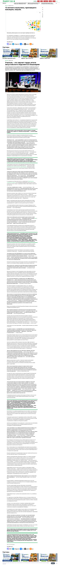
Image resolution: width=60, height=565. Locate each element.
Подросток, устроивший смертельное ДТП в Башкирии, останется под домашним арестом (34, 3)
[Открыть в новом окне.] (9, 44)
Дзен (50, 1)
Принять (53, 563)
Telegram (45, 1)
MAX (54, 1)
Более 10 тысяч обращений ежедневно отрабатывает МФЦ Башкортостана (20, 3)
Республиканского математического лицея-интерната (17, 166)
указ (35, 218)
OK (41, 1)
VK (38, 1)
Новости (4, 3)
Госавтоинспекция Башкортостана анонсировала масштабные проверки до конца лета (47, 3)
